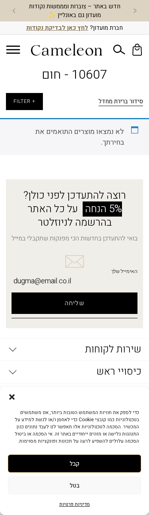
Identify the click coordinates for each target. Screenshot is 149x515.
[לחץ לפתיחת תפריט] (13, 49)
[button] (12, 397)
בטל (74, 485)
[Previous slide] (135, 11)
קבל (74, 463)
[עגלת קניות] (137, 50)
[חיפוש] (119, 50)
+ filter (24, 101)
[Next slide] (14, 11)
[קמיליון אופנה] (67, 50)
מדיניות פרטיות (74, 504)
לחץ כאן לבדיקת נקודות (57, 27)
